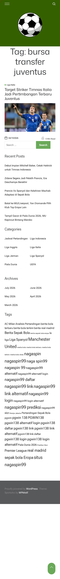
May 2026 (10, 296)
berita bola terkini (23, 328)
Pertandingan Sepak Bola (36, 412)
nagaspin (32, 353)
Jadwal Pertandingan (16, 238)
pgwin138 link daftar (29, 433)
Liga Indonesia (38, 238)
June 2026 (36, 287)
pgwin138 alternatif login (22, 423)
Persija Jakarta (15, 413)
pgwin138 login (16, 439)
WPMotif (23, 492)
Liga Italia (11, 85)
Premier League (16, 450)
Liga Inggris (11, 247)
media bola (21, 347)
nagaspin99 (15, 361)
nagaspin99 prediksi (23, 407)
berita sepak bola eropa (39, 333)
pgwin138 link (24, 428)
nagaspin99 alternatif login (33, 373)
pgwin (8, 417)
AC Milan (10, 323)
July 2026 (10, 287)
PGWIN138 (36, 418)
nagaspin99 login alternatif (29, 400)
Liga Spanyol (37, 255)
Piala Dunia (11, 264)
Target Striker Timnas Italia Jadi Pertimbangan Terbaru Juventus (28, 94)
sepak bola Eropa (19, 457)
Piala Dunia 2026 (27, 444)
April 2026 (35, 296)
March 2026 (11, 305)
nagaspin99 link (19, 386)
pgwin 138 (19, 418)
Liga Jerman (11, 255)
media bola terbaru (33, 347)
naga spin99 (37, 361)
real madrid (36, 450)
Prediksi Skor (42, 445)
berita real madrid (44, 328)
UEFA (33, 264)
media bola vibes (17, 355)
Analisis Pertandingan (28, 323)
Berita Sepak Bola (17, 333)
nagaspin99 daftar (20, 379)
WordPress (32, 488)
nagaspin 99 (15, 367)
